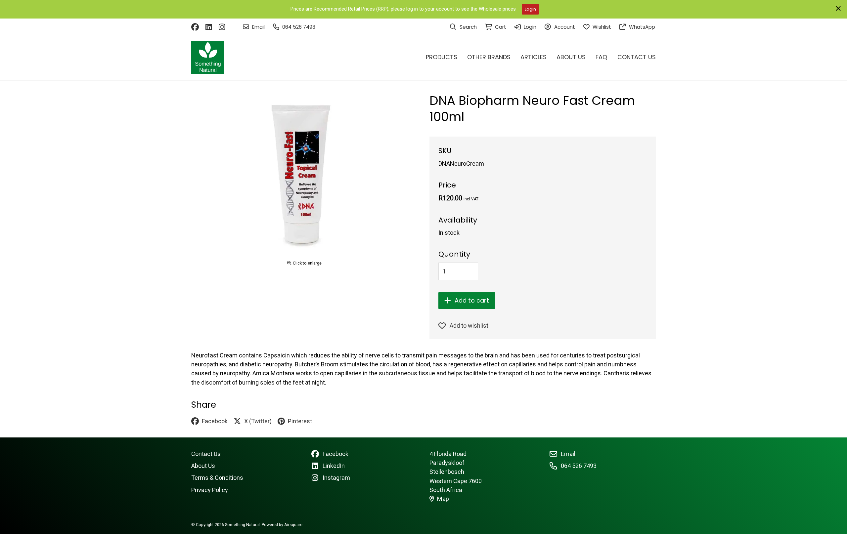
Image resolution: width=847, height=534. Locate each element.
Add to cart (472, 300)
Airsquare (293, 524)
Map (443, 498)
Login (530, 9)
